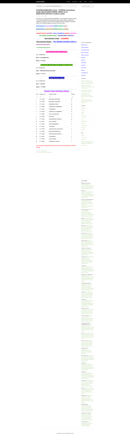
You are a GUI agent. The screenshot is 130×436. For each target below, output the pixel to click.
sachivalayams (44, 150)
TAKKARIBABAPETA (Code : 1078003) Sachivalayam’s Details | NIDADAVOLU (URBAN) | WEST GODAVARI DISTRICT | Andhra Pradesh (87, 278)
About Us (83, 135)
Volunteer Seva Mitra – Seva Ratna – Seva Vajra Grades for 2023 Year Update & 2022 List (87, 82)
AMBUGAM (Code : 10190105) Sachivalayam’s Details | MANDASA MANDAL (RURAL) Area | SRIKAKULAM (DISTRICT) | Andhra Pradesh (87, 252)
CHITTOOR (83, 67)
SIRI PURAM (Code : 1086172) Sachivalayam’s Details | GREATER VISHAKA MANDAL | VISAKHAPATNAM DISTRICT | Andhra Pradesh (87, 343)
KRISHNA (83, 57)
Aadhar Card (83, 108)
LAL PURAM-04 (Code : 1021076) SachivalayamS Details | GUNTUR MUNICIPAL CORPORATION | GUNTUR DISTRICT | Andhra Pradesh (87, 294)
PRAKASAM (83, 62)
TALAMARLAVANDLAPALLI (46, 152)
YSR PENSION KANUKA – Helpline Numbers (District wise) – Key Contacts (87, 87)
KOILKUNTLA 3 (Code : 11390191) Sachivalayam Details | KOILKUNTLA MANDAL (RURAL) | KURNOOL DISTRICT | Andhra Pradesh (87, 358)
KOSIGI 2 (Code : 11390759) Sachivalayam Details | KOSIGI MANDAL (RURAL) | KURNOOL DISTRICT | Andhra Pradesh (87, 243)
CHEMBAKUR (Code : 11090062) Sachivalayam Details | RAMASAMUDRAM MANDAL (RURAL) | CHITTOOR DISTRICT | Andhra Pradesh (87, 236)
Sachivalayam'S (40, 2)
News (82, 118)
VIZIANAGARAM (84, 47)
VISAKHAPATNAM (85, 49)
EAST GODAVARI (84, 52)
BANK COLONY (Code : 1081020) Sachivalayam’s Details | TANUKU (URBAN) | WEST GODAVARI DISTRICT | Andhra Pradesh (87, 391)
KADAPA (83, 70)
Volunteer (83, 129)
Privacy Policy (84, 145)
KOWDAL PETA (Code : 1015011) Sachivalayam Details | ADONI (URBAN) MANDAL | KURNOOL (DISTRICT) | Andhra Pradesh (87, 318)
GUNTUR (83, 60)
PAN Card (83, 123)
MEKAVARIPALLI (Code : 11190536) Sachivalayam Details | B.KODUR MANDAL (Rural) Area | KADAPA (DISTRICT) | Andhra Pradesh (87, 228)
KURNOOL (83, 75)
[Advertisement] (87, 25)
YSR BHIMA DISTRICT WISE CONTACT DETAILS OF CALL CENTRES (87, 101)
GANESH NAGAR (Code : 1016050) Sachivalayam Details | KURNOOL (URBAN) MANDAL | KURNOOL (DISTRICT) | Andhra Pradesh (87, 383)
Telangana (83, 127)
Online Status (83, 121)
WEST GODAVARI (85, 55)
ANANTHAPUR (84, 72)
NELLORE (83, 65)
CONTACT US (84, 137)
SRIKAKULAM (84, 44)
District (82, 112)
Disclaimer (83, 139)
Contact (82, 110)
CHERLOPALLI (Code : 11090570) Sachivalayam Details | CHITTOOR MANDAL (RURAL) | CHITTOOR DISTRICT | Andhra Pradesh (87, 336)
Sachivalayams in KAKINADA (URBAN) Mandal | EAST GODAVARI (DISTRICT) (86, 424)
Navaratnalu (83, 116)
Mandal (82, 114)
